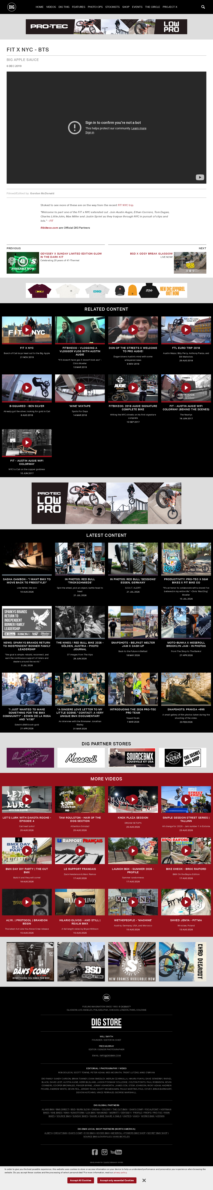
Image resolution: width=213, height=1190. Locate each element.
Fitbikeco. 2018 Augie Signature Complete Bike (133, 407)
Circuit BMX (60, 1133)
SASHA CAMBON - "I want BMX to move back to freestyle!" (27, 581)
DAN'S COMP (136, 1109)
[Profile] (182, 962)
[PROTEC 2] (106, 26)
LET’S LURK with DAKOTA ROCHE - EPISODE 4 (27, 819)
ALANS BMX (48, 1109)
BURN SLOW (83, 1109)
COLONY (106, 1109)
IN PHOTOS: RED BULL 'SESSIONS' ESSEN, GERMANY (133, 581)
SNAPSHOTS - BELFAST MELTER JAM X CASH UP (133, 644)
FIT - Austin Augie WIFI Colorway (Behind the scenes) (186, 407)
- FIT (50, 220)
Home (40, 6)
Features (78, 6)
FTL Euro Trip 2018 (186, 348)
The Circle (152, 6)
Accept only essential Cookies (117, 1180)
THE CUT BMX (120, 1109)
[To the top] (106, 997)
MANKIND (102, 1112)
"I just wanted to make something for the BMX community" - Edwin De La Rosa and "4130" (27, 714)
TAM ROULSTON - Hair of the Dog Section (80, 819)
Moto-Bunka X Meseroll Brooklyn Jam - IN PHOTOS (186, 644)
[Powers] (30, 758)
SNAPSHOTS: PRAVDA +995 (186, 709)
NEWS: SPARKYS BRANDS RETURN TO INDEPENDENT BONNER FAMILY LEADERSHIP (26, 646)
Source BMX (90, 1136)
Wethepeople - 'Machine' (133, 920)
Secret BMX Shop (157, 1133)
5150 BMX (89, 1133)
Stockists (112, 6)
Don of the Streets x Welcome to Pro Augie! (133, 349)
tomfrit (106, 1162)
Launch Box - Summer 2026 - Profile (133, 870)
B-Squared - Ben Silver (26, 406)
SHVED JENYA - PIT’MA (186, 920)
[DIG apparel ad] (106, 290)
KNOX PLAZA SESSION (133, 817)
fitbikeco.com (49, 227)
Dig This (64, 6)
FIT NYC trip (125, 205)
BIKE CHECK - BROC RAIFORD (186, 869)
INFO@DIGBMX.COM (110, 1055)
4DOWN (160, 1116)
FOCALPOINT (152, 1109)
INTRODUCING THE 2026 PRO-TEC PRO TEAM (133, 711)
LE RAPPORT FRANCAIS (80, 869)
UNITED (127, 1116)
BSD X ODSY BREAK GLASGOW (151, 253)
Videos (51, 6)
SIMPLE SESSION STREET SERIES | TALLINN (186, 819)
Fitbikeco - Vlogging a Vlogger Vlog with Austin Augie (80, 351)
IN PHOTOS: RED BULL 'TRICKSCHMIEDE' (80, 581)
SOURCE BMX (64, 1116)
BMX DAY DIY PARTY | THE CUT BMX (27, 870)
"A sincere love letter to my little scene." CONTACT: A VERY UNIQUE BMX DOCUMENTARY (80, 713)
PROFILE (137, 1112)
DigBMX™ (126, 1006)
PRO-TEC (157, 1112)
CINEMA (96, 1109)
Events (137, 6)
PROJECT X (170, 6)
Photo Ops (95, 6)
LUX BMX (90, 1112)
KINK (66, 1112)
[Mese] (81, 758)
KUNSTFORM (77, 1112)
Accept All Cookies (80, 1180)
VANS (136, 1116)
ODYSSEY (126, 1112)
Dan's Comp (75, 1133)
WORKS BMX (148, 1116)
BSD (72, 1109)
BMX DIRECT (62, 1109)
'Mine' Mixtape (80, 406)
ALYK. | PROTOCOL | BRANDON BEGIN (27, 922)
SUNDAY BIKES (80, 1116)
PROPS (147, 1112)
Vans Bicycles (121, 1136)
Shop (125, 6)
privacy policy (120, 1172)
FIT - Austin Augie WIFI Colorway (26, 462)
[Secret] (182, 758)
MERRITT (114, 1112)
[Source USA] (132, 758)
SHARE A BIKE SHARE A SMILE (105, 1116)
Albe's (48, 1133)
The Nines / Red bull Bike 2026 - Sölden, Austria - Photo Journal (80, 646)
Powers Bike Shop (134, 1133)
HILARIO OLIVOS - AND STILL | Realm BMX (80, 922)
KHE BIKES (56, 1112)
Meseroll (117, 1133)
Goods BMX (102, 1133)
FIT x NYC (26, 348)
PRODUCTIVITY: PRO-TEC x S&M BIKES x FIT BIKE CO (186, 581)
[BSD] (81, 962)
